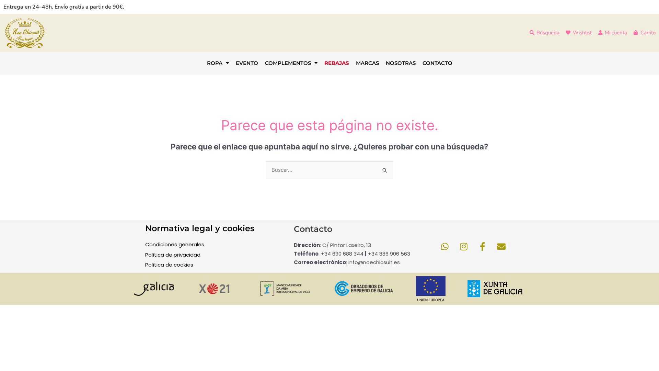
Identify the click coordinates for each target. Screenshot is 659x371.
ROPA (214, 63)
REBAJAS (336, 63)
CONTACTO (437, 63)
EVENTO (247, 63)
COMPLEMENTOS (288, 63)
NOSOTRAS (401, 63)
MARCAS (367, 63)
